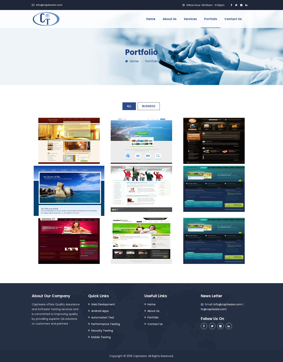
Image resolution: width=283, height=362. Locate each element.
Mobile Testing (101, 337)
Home (150, 19)
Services (190, 19)
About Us (170, 19)
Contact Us (233, 19)
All (129, 106)
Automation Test (102, 317)
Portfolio (210, 19)
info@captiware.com (49, 5)
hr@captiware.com (214, 309)
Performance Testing (105, 324)
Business (148, 106)
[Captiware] (45, 19)
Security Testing (102, 331)
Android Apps (100, 311)
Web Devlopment (103, 304)
